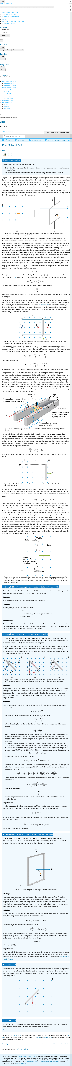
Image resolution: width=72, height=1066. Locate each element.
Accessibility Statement (52, 1061)
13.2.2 (14, 277)
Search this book (4, 29)
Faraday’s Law (44, 305)
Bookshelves (21, 140)
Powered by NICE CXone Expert (26, 1056)
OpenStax (11, 153)
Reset (2, 47)
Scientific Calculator (9, 94)
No (27, 1049)
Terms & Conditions (40, 1061)
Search (4, 136)
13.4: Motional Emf (16, 1035)
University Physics (36, 140)
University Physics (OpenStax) (56, 140)
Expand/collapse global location (69, 140)
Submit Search (5, 35)
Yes (21, 1049)
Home (10, 140)
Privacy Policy (30, 1061)
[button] (6, 106)
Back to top (5, 1044)
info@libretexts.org (21, 1063)
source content (47, 1037)
